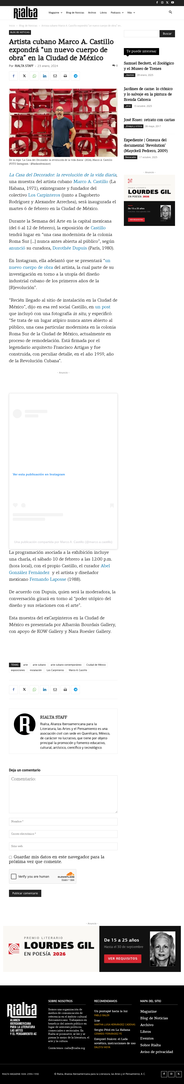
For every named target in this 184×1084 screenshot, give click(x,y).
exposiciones (18, 670)
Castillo (98, 228)
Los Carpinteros (44, 195)
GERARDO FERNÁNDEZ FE (108, 1033)
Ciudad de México (96, 664)
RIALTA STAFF (24, 66)
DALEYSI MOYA (102, 1047)
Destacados (130, 157)
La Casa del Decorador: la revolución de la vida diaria (62, 175)
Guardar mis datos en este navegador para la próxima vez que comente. (56, 859)
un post (102, 307)
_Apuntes (129, 75)
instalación (36, 670)
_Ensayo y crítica (133, 126)
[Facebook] (157, 3)
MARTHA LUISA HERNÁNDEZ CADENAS (114, 1024)
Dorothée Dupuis (70, 248)
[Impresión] (65, 75)
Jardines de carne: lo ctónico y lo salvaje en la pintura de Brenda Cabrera (148, 94)
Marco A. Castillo (90, 182)
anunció (17, 248)
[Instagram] (162, 3)
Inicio (12, 25)
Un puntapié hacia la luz (110, 1011)
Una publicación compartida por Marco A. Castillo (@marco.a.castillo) (63, 542)
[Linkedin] (44, 75)
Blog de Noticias (28, 25)
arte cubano (39, 664)
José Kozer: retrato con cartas (149, 120)
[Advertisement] (63, 382)
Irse (97, 1020)
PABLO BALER (101, 1015)
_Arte (128, 106)
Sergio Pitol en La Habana (112, 1030)
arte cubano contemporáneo (66, 664)
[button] (170, 13)
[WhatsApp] (34, 75)
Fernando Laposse (48, 579)
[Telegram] (75, 75)
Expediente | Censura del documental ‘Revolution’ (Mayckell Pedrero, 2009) (146, 145)
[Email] (54, 75)
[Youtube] (172, 3)
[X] (167, 3)
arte (25, 664)
